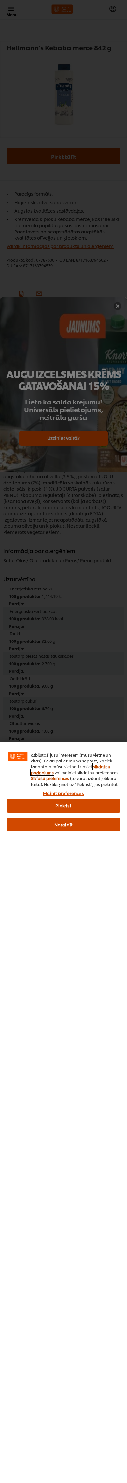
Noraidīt (63, 824)
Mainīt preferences (63, 793)
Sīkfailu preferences (50, 778)
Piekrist (63, 805)
